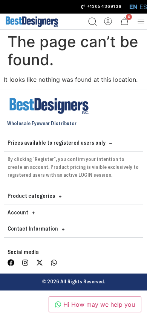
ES (143, 7)
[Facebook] (11, 262)
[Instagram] (25, 262)
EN (133, 7)
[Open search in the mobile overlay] (89, 21)
